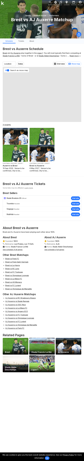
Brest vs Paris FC (12, 259)
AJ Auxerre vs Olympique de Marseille (21, 325)
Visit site (75, 198)
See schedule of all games (13, 250)
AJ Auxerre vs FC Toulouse (16, 315)
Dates (20, 64)
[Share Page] (78, 34)
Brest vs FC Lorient (13, 285)
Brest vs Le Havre (12, 265)
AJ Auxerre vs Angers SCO (16, 311)
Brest (5, 53)
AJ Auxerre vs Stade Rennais (17, 301)
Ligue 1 (40, 53)
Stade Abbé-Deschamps (49, 56)
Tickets (21, 41)
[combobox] (9, 63)
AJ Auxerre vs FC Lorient (15, 321)
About (32, 41)
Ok (47, 458)
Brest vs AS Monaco (13, 282)
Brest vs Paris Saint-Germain (16, 262)
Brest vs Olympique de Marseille (18, 289)
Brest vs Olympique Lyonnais (17, 275)
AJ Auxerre (15, 53)
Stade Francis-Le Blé (11, 56)
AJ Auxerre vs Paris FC (14, 328)
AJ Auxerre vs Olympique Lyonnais (19, 318)
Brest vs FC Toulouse (14, 272)
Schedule (9, 41)
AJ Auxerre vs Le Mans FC (16, 308)
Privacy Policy (68, 455)
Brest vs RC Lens (12, 269)
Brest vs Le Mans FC (13, 279)
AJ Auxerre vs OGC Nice (15, 305)
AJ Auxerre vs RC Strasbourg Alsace (20, 298)
